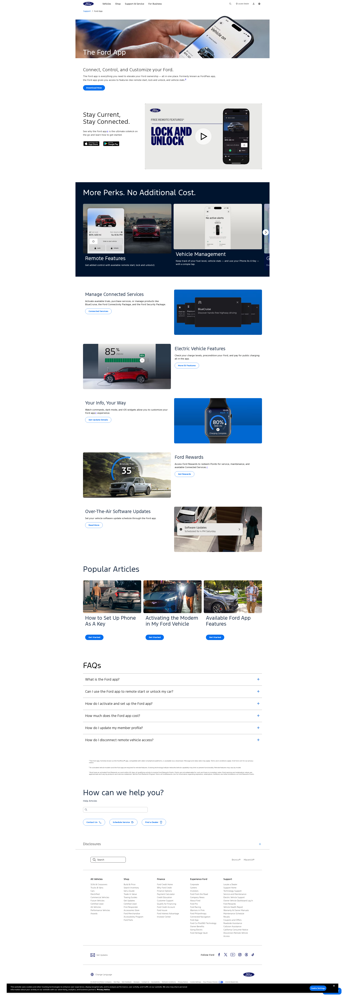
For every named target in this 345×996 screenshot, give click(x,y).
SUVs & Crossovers (99, 884)
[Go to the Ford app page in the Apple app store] (91, 143)
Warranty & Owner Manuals (236, 910)
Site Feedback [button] (126, 982)
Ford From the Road (199, 894)
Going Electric (196, 929)
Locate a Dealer (230, 884)
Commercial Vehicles (100, 897)
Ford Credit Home (165, 884)
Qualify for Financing (166, 904)
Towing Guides (130, 897)
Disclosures (92, 844)
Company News (197, 897)
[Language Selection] (259, 4)
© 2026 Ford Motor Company (101, 982)
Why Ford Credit (164, 887)
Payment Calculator (166, 894)
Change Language (103, 974)
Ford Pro (194, 904)
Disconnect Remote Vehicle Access (235, 934)
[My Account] (253, 4)
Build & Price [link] (129, 884)
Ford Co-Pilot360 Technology (203, 923)
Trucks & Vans (97, 887)
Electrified (95, 894)
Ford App (98, 11)
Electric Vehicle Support (234, 897)
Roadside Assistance (232, 923)
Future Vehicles (97, 900)
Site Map (117, 982)
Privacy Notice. (103, 989)
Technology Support (232, 891)
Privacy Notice (183, 982)
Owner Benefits (197, 926)
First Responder (131, 907)
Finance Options (164, 891)
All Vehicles (96, 907)
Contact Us (145, 982)
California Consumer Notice (235, 929)
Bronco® (236, 859)
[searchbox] (116, 810)
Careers (193, 887)
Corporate (194, 884)
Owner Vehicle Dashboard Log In (238, 900)
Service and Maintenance (234, 894)
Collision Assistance (232, 926)
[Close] (334, 988)
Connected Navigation (200, 916)
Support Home (229, 887)
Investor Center (164, 916)
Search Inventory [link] (131, 887)
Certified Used (97, 904)
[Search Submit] (230, 4)
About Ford (195, 900)
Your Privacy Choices (210, 982)
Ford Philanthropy (198, 913)
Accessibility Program (133, 916)
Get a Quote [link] (129, 891)
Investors (194, 891)
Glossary (136, 982)
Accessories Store (131, 910)
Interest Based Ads (231, 982)
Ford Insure (162, 910)
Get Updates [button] (129, 900)
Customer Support (165, 900)
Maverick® (249, 859)
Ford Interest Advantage (168, 913)
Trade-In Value (130, 894)
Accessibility (155, 982)
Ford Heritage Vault (199, 933)
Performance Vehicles (100, 910)
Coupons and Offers (232, 920)
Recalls (226, 916)
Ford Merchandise (132, 913)
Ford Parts (128, 920)
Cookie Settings (318, 988)
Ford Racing (195, 907)
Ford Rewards (229, 904)
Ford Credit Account (166, 907)
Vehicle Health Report (233, 907)
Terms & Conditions (169, 982)
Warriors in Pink (197, 910)
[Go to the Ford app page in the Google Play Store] (111, 143)
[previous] (266, 232)
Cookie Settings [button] (195, 982)
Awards (94, 913)
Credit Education (164, 897)
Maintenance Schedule (233, 913)
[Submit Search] (85, 809)
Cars (92, 891)
